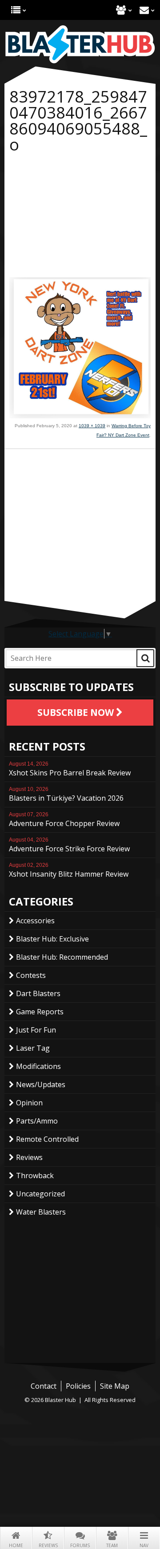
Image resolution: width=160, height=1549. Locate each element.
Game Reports (40, 1012)
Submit (145, 658)
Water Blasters (41, 1212)
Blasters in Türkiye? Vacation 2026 (66, 794)
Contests (31, 975)
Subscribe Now (76, 712)
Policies (78, 1386)
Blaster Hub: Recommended (62, 957)
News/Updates (40, 1084)
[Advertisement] (80, 217)
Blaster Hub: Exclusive (52, 939)
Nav (144, 1545)
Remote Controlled (47, 1139)
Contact (144, 10)
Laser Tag (33, 1048)
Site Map (114, 1386)
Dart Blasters (38, 993)
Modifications (38, 1066)
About (121, 10)
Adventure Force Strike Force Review (69, 845)
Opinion (29, 1103)
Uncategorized (40, 1194)
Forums (80, 1545)
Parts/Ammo (37, 1121)
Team (112, 1545)
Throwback (35, 1175)
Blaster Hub (80, 44)
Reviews (48, 1545)
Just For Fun (36, 1030)
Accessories (35, 920)
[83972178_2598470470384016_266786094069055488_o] (80, 416)
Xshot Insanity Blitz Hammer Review (68, 870)
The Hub (15, 10)
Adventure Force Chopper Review (64, 819)
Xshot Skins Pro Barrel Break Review (70, 769)
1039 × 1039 (92, 425)
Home (16, 1545)
